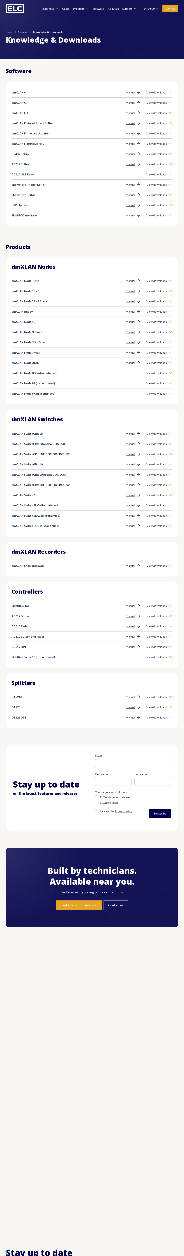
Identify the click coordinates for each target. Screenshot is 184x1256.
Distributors (151, 8)
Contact (170, 8)
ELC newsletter (109, 802)
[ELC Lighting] (15, 8)
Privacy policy (123, 811)
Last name (140, 774)
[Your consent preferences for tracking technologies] (6, 1252)
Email (98, 756)
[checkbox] (96, 797)
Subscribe (160, 813)
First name (101, 774)
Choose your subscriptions (111, 792)
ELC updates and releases (115, 797)
